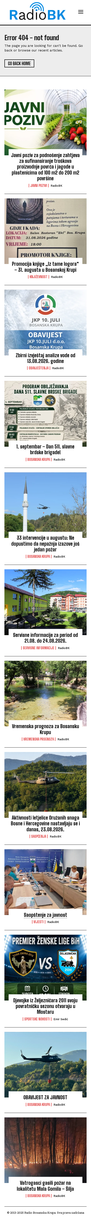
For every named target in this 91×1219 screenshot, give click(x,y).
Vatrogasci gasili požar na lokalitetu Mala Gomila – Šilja (45, 1186)
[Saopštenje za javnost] (45, 882)
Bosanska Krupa (38, 459)
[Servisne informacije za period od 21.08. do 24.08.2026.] (45, 602)
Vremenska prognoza (38, 739)
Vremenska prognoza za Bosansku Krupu (45, 729)
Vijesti (39, 922)
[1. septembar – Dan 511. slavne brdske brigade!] (45, 414)
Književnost (38, 277)
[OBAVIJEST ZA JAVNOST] (45, 1065)
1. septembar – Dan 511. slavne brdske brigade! (45, 449)
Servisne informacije (38, 648)
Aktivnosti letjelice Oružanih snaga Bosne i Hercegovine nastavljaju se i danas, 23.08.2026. (45, 823)
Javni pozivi (38, 185)
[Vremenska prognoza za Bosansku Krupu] (45, 694)
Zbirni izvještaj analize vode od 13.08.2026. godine (45, 358)
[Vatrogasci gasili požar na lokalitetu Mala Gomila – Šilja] (45, 1150)
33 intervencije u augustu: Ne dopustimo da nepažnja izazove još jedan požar (45, 544)
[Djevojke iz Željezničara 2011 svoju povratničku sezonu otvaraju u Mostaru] (45, 968)
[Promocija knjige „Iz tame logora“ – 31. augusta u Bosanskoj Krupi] (45, 231)
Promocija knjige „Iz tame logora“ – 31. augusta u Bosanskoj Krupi (45, 267)
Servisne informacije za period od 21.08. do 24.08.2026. (45, 638)
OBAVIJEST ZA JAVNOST (45, 1097)
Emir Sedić (60, 1019)
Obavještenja (39, 368)
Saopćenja (38, 836)
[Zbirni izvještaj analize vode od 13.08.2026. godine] (45, 322)
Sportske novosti (37, 1019)
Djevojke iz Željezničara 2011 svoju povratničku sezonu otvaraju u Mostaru (45, 1006)
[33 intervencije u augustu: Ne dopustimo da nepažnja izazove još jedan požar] (45, 505)
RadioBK (56, 185)
